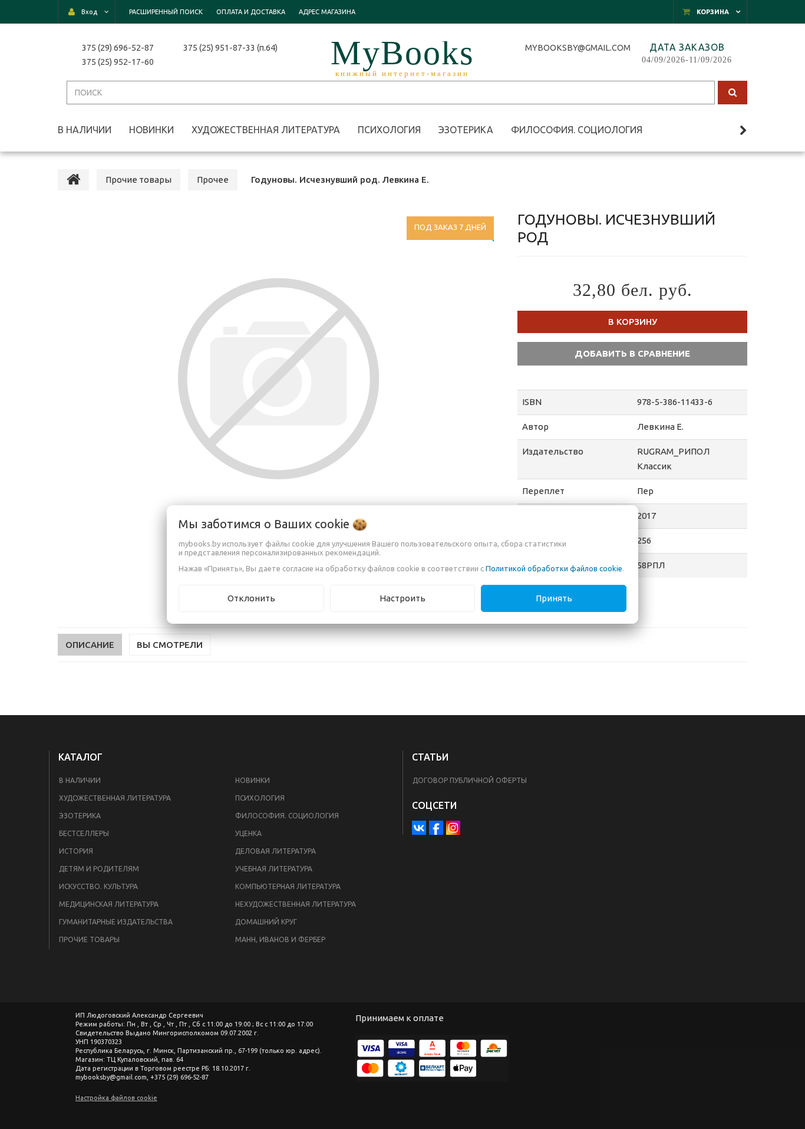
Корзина (713, 11)
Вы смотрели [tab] (170, 645)
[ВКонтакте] (419, 828)
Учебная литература (273, 869)
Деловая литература (275, 851)
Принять (554, 598)
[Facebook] (436, 828)
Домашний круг (266, 922)
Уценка (248, 833)
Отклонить (251, 598)
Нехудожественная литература (295, 904)
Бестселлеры (84, 833)
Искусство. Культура (98, 886)
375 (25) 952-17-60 (118, 62)
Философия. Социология (287, 815)
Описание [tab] (89, 645)
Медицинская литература (109, 904)
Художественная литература (115, 798)
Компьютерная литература (288, 886)
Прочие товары (89, 939)
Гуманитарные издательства (116, 922)
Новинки (252, 780)
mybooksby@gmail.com (579, 47)
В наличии (80, 780)
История (76, 851)
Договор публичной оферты (470, 780)
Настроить (402, 598)
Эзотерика (80, 815)
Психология (260, 798)
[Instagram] (453, 828)
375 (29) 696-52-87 (118, 47)
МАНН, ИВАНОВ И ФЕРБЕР (280, 939)
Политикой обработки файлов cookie (554, 568)
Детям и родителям (99, 869)
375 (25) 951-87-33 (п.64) (230, 47)
